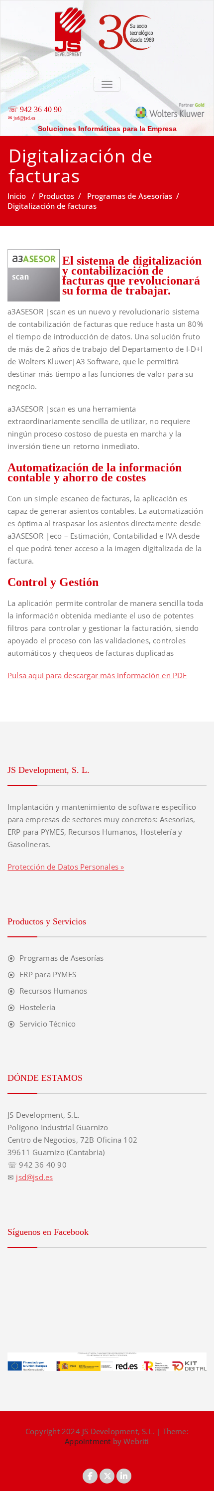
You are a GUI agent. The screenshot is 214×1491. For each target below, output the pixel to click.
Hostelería (37, 1007)
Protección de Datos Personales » (65, 867)
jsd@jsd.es (24, 118)
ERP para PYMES (47, 974)
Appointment (87, 1441)
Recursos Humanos (53, 991)
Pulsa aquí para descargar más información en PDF (97, 675)
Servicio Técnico (47, 1024)
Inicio (16, 196)
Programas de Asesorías (129, 196)
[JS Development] (107, 5)
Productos (56, 196)
